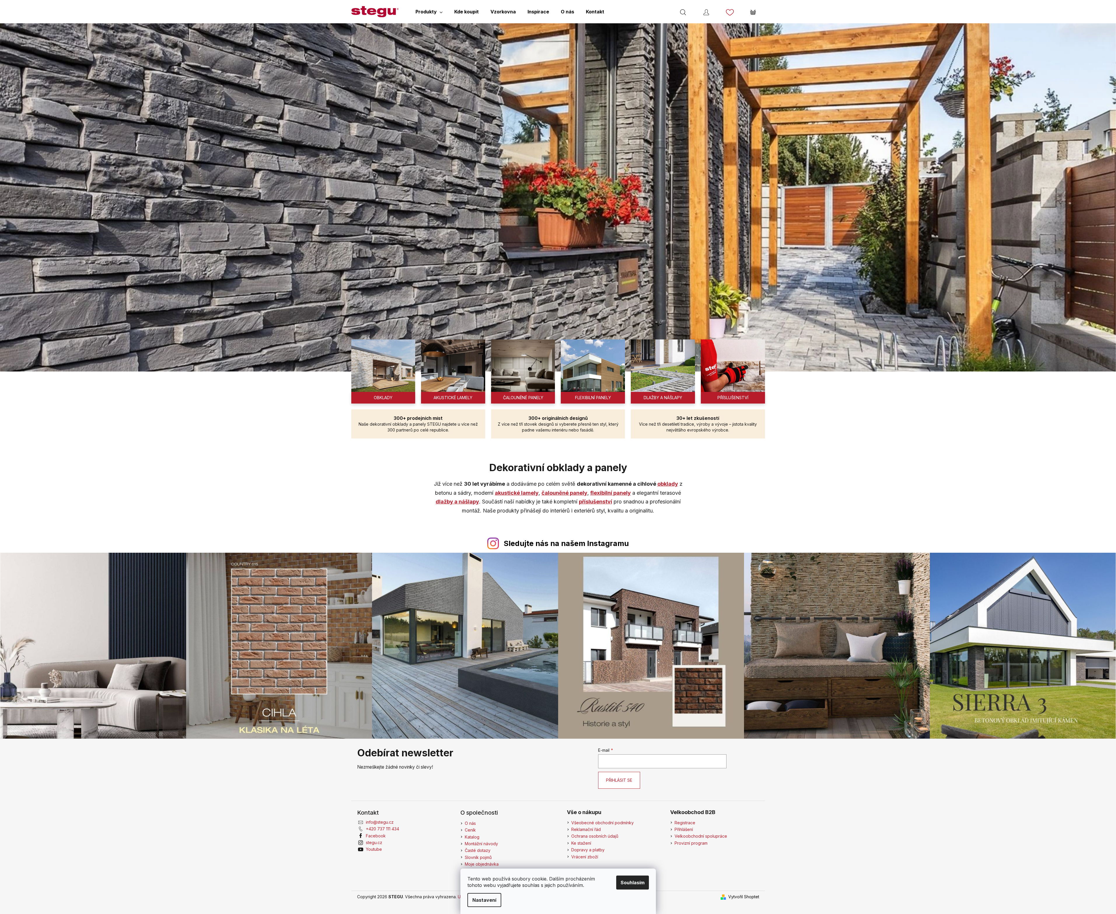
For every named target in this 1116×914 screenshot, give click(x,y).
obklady (667, 484)
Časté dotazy (477, 850)
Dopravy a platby (588, 849)
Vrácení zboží (584, 856)
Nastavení (484, 900)
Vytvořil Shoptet (743, 896)
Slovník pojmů (478, 857)
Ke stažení (581, 843)
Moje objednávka (482, 864)
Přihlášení (684, 829)
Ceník (470, 829)
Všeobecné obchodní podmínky (602, 822)
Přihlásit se (619, 780)
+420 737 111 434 (382, 828)
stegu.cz (374, 842)
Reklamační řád (586, 829)
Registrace (685, 822)
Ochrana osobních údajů (594, 836)
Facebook (376, 835)
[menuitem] (429, 11)
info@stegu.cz (380, 822)
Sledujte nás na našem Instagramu (566, 543)
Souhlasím (633, 882)
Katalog (472, 836)
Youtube (374, 849)
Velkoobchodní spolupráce (701, 836)
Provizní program (691, 843)
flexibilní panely (610, 493)
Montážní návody (481, 843)
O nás (470, 823)
